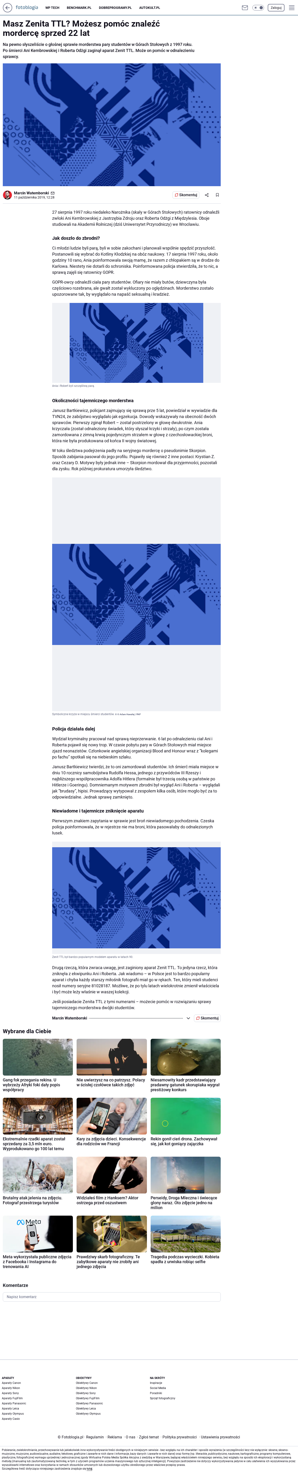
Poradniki (156, 1393)
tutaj (89, 1468)
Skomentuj (188, 195)
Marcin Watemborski (31, 193)
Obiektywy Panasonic (89, 1403)
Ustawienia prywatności (219, 1437)
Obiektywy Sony (86, 1393)
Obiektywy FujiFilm (88, 1398)
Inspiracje (156, 1383)
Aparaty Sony (10, 1393)
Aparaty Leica (10, 1408)
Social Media (158, 1388)
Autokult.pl (149, 8)
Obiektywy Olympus (88, 1413)
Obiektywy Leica (86, 1408)
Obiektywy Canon (87, 1383)
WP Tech (52, 8)
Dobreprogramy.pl (115, 8)
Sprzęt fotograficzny (162, 1398)
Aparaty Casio (11, 1418)
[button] (258, 7)
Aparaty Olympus (13, 1413)
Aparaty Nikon (11, 1388)
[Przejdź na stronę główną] (7, 11)
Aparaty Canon (11, 1383)
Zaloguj (276, 8)
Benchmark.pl (79, 8)
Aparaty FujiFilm (12, 1398)
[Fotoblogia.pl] (30, 7)
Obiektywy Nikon (86, 1388)
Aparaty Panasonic (14, 1403)
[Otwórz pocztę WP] (245, 7)
